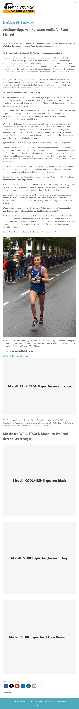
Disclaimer (57, 701)
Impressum (39, 701)
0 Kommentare (7, 692)
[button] (6, 686)
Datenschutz (49, 701)
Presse (64, 701)
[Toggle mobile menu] (75, 3)
